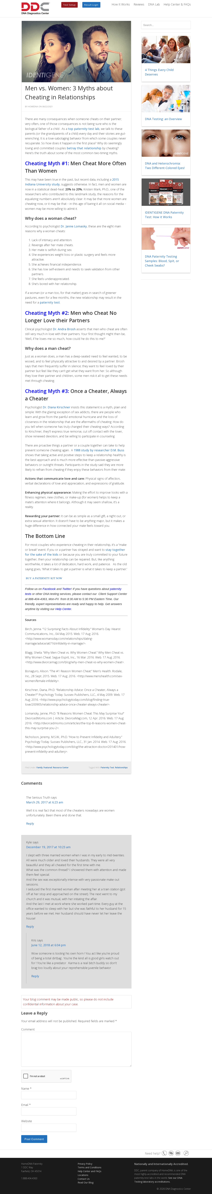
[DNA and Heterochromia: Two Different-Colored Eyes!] (166, 143)
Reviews (139, 4)
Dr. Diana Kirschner (56, 407)
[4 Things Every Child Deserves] (166, 50)
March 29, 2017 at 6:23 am (44, 802)
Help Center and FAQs (89, 1171)
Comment (28, 1029)
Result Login (91, 4)
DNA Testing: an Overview (163, 119)
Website (26, 1121)
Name (26, 1089)
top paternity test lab (83, 129)
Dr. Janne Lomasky (74, 226)
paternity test (50, 302)
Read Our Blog (85, 1182)
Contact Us (84, 1178)
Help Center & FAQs (177, 4)
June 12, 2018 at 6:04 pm (48, 945)
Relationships (121, 767)
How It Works (121, 4)
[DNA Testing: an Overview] (166, 99)
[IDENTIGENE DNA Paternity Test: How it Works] (166, 192)
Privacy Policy (85, 1163)
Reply (30, 823)
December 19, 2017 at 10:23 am (48, 847)
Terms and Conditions (89, 1167)
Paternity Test (107, 767)
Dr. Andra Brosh (64, 329)
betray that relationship (84, 148)
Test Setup (69, 4)
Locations (83, 1175)
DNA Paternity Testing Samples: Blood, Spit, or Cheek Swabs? (162, 260)
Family (40, 767)
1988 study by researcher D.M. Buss (99, 450)
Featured (48, 767)
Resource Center (61, 767)
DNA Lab (154, 4)
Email (26, 1105)
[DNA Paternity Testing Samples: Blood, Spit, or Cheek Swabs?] (166, 239)
